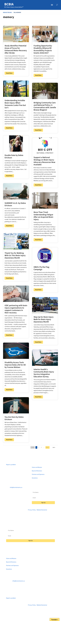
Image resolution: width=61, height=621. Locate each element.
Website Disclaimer (42, 510)
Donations (35, 478)
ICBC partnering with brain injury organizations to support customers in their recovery (16, 309)
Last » (54, 447)
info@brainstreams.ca (16, 487)
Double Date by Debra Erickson (14, 156)
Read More (9, 73)
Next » (47, 447)
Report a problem (11, 465)
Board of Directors (37, 471)
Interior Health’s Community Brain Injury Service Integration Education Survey (44, 373)
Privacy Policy (32, 510)
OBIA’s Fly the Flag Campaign (41, 268)
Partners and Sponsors (38, 474)
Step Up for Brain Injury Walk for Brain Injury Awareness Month (43, 319)
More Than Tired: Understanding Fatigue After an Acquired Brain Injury (43, 216)
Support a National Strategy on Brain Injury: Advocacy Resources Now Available (44, 161)
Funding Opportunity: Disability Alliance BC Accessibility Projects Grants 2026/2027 (43, 49)
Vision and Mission (37, 467)
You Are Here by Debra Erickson (14, 418)
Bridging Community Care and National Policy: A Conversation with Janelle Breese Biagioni (45, 106)
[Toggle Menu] (52, 4)
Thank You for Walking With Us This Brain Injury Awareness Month (15, 255)
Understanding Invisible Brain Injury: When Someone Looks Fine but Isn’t (15, 104)
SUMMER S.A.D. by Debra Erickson (15, 204)
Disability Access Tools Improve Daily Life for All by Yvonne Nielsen (15, 365)
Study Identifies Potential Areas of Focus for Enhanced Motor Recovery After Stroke (16, 49)
